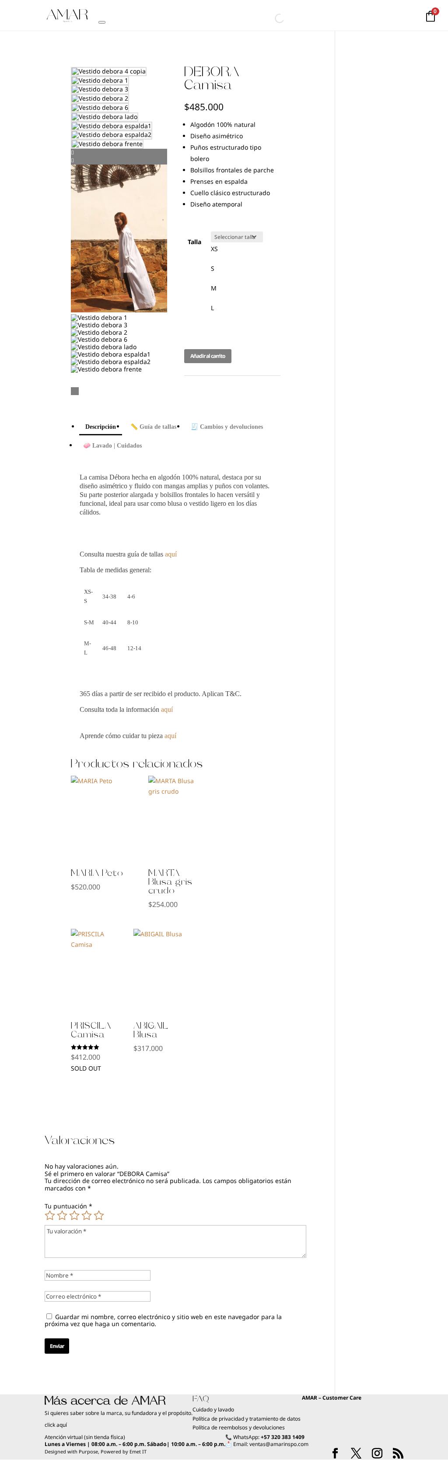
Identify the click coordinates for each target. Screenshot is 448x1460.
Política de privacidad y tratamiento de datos (247, 1418)
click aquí (56, 1424)
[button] (119, 153)
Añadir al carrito (207, 356)
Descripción (100, 427)
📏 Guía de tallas (153, 427)
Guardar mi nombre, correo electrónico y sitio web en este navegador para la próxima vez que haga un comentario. (163, 1320)
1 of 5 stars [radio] (50, 1215)
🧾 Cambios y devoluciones (227, 427)
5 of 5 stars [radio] (99, 1215)
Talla (194, 242)
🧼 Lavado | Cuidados (112, 445)
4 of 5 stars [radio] (86, 1215)
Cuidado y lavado (213, 1409)
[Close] (101, 22)
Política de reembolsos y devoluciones (238, 1427)
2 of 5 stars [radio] (62, 1215)
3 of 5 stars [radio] (74, 1215)
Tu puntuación (68, 1206)
